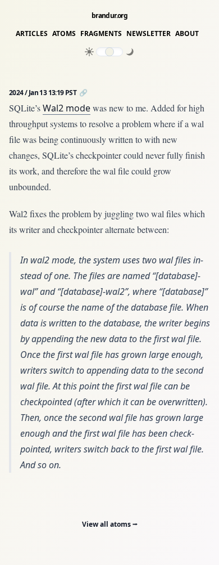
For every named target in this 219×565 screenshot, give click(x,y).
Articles (32, 33)
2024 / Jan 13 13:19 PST (43, 92)
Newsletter (148, 33)
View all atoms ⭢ (110, 524)
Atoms (64, 33)
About (187, 33)
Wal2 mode (66, 108)
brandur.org (109, 15)
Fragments (101, 33)
